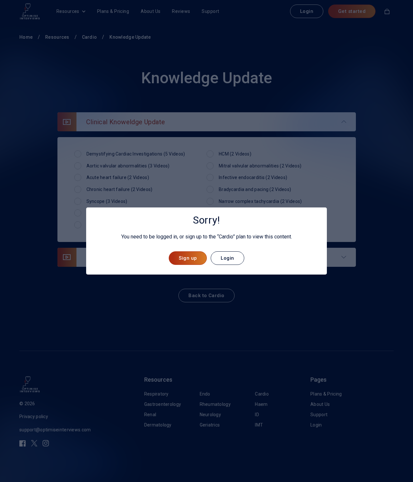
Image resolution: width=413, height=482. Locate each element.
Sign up (188, 258)
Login (227, 258)
